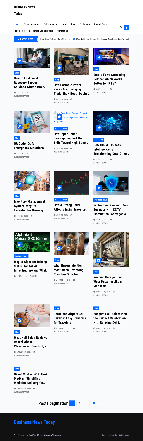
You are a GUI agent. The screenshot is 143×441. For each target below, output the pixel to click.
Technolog (84, 24)
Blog (73, 24)
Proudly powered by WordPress (25, 435)
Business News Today (34, 422)
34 (94, 403)
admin (35, 276)
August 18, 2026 (63, 280)
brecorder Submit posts (41, 31)
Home (17, 24)
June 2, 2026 (22, 276)
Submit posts (100, 24)
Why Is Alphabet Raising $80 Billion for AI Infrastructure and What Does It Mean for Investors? (30, 270)
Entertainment (51, 24)
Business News (31, 24)
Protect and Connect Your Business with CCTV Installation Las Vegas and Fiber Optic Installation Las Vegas (111, 214)
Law (64, 24)
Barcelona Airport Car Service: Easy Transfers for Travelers (70, 318)
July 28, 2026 (23, 154)
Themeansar (56, 435)
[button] (121, 27)
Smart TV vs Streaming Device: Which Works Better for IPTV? (109, 79)
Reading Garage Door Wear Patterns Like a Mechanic (107, 281)
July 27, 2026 (23, 216)
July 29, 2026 (23, 93)
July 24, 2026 (102, 220)
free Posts (19, 31)
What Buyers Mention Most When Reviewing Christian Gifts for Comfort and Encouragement (69, 274)
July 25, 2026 (62, 215)
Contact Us (62, 31)
